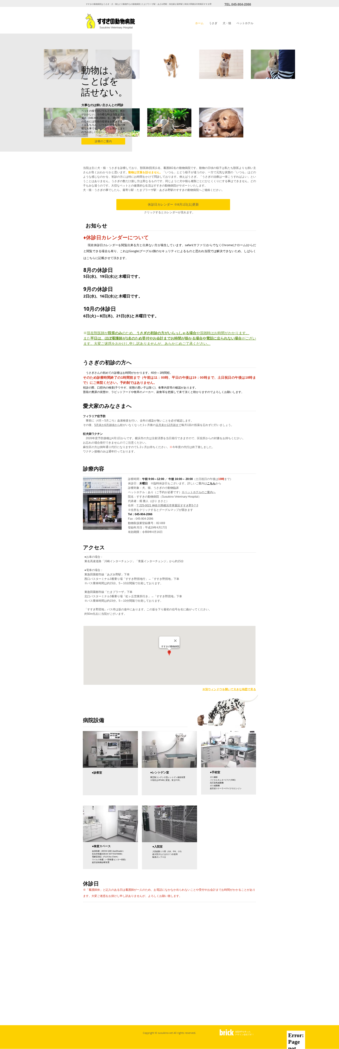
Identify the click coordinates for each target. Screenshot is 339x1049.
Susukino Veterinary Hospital (116, 27)
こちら (211, 483)
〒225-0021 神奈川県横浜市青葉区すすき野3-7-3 (167, 505)
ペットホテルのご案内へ (200, 492)
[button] (213, 23)
